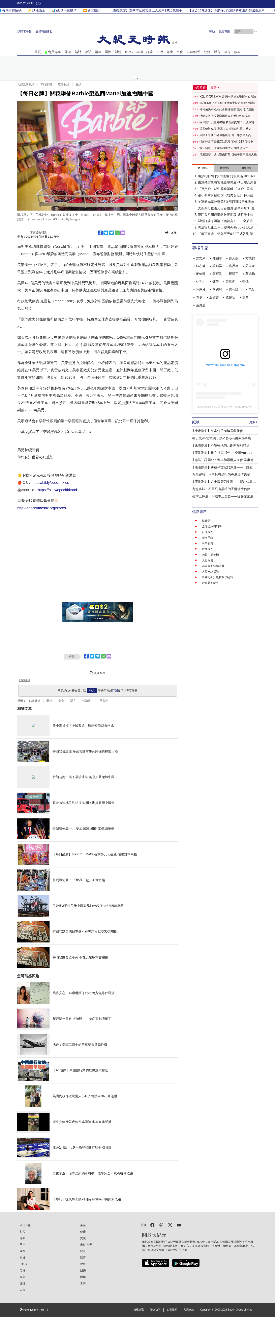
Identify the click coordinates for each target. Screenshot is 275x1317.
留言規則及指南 (24, 680)
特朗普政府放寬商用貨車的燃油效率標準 (225, 115)
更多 (245, 297)
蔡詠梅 (250, 274)
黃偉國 (201, 274)
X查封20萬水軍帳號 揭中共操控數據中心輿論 (228, 96)
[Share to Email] (122, 233)
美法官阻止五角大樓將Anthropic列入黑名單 (227, 228)
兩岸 (98, 52)
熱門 (78, 52)
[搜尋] (255, 31)
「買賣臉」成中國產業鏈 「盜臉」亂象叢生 (227, 189)
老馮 (252, 289)
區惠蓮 (201, 305)
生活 (159, 52)
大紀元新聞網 (25, 84)
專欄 (139, 52)
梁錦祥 (217, 266)
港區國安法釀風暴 (213, 566)
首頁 (37, 52)
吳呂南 (234, 266)
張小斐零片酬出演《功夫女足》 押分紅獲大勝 (227, 196)
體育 (217, 52)
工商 (83, 1283)
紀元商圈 (224, 31)
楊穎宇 (234, 274)
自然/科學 (193, 52)
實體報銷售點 (44, 31)
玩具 (73, 700)
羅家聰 (250, 266)
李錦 (245, 281)
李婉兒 (217, 289)
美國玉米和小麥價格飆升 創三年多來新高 (225, 135)
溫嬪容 (214, 297)
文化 (180, 52)
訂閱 (115, 690)
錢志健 (201, 266)
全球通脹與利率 (212, 526)
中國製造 (102, 700)
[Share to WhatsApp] (117, 233)
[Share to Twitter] (105, 233)
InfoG (129, 52)
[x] (170, 1224)
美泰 (61, 700)
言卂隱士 (235, 289)
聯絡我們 (155, 1309)
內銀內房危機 (210, 554)
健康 (169, 52)
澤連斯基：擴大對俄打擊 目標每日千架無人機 (228, 154)
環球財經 (63, 84)
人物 (22, 1289)
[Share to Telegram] (111, 233)
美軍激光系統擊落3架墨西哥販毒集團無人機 (228, 202)
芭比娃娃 (34, 700)
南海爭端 (207, 537)
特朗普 (86, 700)
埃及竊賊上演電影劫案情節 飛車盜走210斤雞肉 (228, 148)
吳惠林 (201, 289)
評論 (149, 52)
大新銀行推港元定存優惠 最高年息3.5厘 (226, 208)
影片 (22, 1231)
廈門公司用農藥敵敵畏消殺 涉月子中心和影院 (227, 215)
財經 (118, 52)
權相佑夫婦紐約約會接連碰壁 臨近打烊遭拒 (227, 109)
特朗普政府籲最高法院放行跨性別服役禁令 (226, 141)
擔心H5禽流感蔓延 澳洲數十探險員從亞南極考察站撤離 (228, 103)
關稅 (49, 700)
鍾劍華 (217, 258)
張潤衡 (230, 281)
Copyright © (207, 1309)
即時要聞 (46, 84)
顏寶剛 (217, 274)
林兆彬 (201, 281)
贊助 (212, 31)
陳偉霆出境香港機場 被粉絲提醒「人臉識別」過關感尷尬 (228, 122)
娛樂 (237, 52)
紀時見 (206, 520)
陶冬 (199, 297)
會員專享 (54, 52)
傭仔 (215, 281)
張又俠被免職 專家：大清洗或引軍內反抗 (225, 128)
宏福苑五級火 (210, 582)
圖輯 (83, 1276)
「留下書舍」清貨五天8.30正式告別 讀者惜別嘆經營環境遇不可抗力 (227, 234)
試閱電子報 (25, 31)
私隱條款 (188, 1309)
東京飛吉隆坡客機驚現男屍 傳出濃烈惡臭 (227, 182)
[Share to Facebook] (100, 233)
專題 (22, 1276)
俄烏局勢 (207, 549)
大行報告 (207, 560)
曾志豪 (201, 258)
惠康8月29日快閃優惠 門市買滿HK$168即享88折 (228, 176)
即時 (68, 52)
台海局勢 (207, 532)
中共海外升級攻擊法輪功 (217, 577)
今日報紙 (25, 1225)
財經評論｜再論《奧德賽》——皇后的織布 (227, 221)
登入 (92, 690)
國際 (108, 52)
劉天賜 (234, 258)
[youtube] (179, 1224)
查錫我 (230, 297)
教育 (227, 52)
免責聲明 (172, 1309)
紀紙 (207, 52)
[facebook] (152, 1224)
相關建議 (138, 1309)
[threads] (161, 1224)
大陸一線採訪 (210, 571)
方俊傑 (250, 258)
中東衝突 (207, 543)
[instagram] (144, 1224)
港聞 (88, 52)
